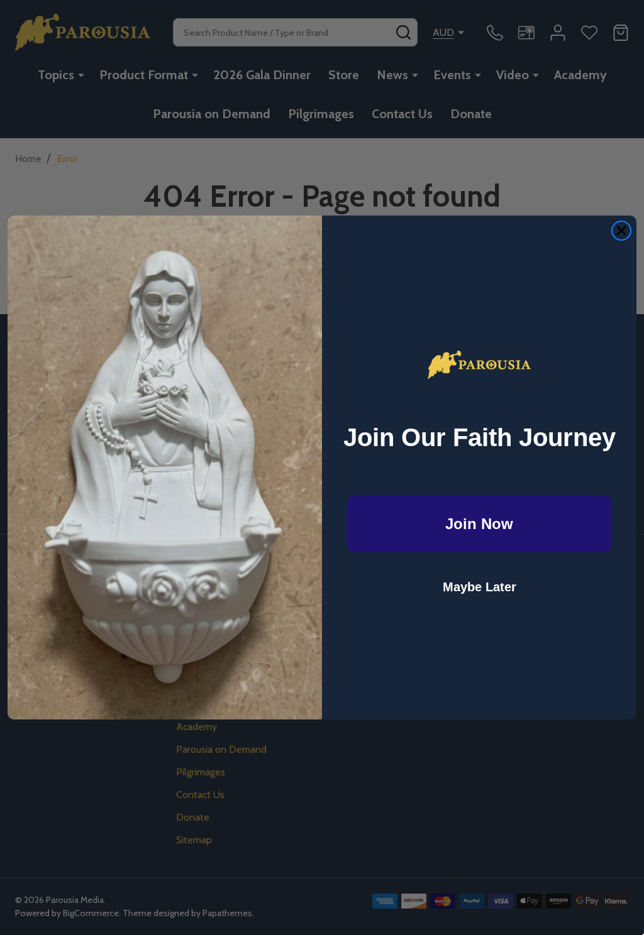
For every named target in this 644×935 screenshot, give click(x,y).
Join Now (479, 523)
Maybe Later (479, 587)
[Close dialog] (621, 231)
